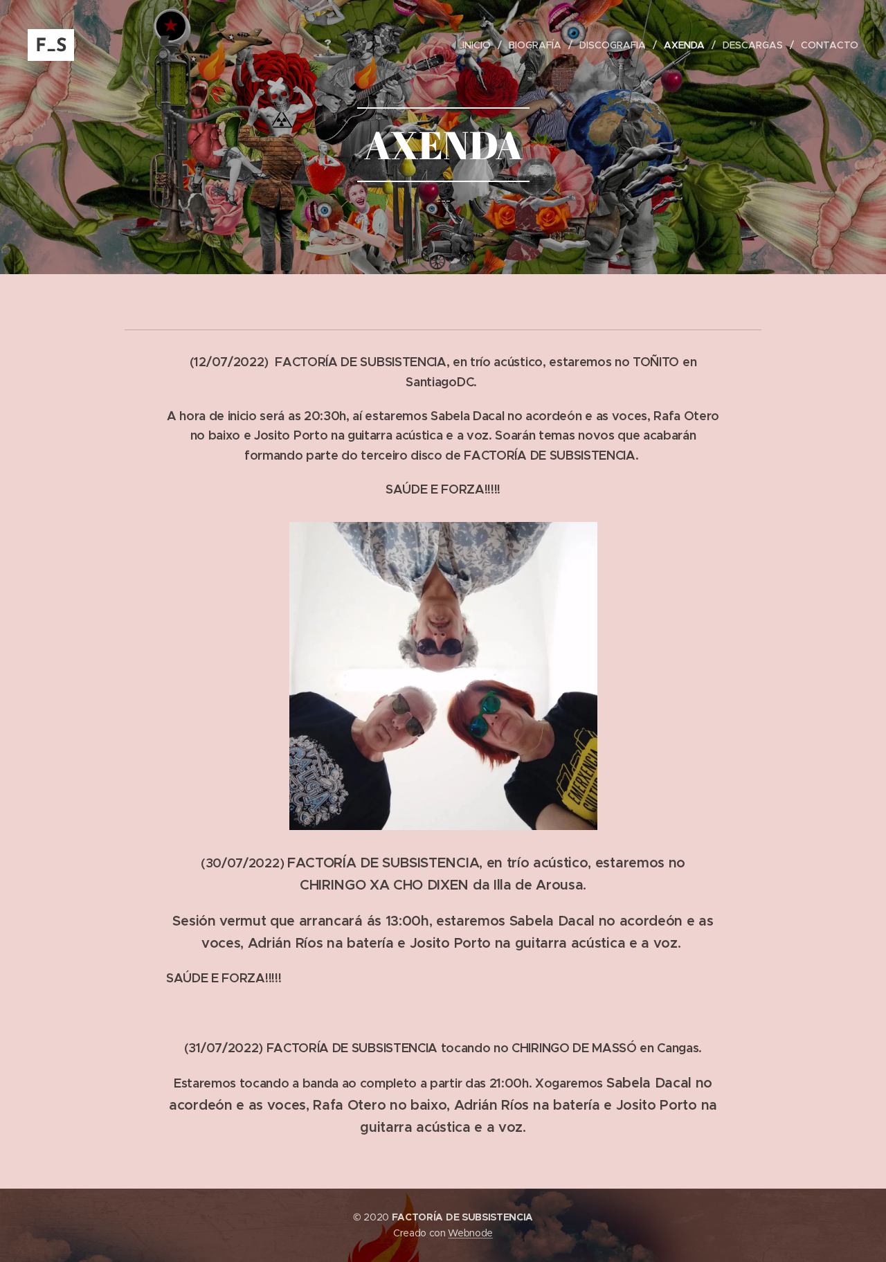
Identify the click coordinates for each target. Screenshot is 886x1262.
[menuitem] (480, 45)
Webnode (470, 1233)
